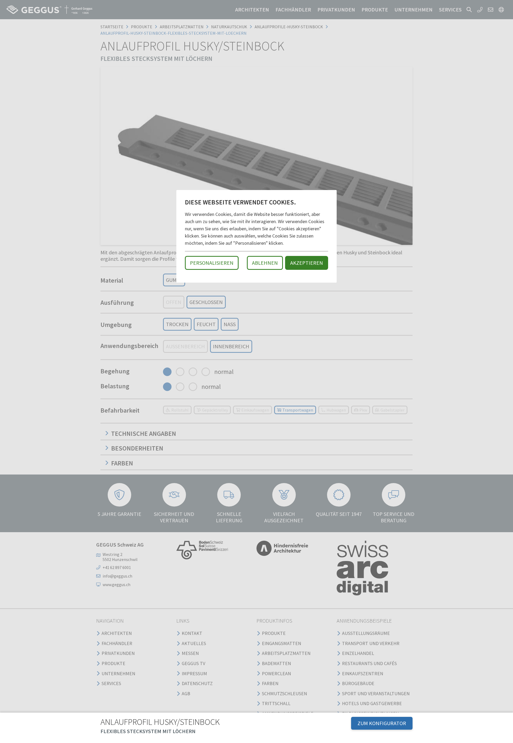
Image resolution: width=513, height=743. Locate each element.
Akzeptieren (306, 262)
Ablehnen (265, 262)
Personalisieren (212, 262)
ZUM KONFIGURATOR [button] (381, 723)
